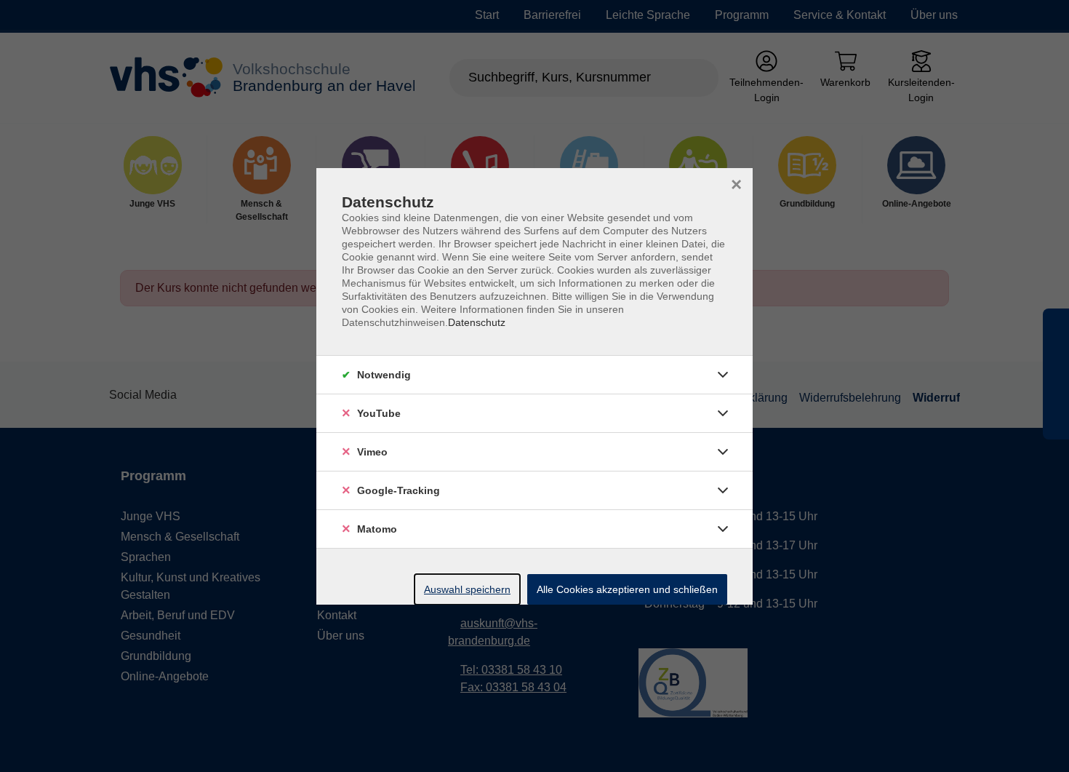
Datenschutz (476, 322)
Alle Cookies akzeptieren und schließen (627, 589)
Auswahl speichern (467, 589)
